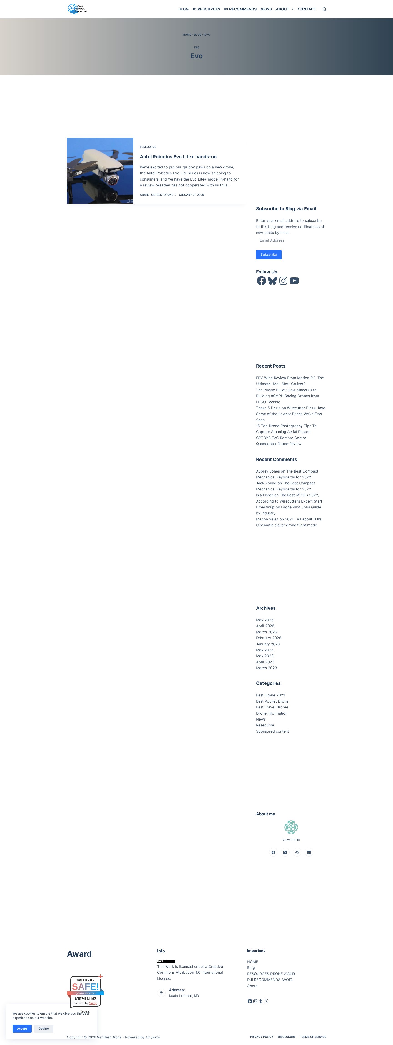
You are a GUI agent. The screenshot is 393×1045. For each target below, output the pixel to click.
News (266, 9)
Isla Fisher (264, 495)
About (282, 9)
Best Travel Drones (272, 707)
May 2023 (265, 656)
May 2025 (265, 650)
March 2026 (266, 632)
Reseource (148, 147)
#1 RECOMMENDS (240, 9)
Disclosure (286, 1036)
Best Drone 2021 (270, 695)
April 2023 (265, 662)
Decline (43, 1028)
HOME (252, 961)
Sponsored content (272, 731)
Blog (183, 9)
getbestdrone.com (85, 993)
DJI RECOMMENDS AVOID (269, 979)
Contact (307, 9)
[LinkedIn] (309, 852)
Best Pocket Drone (272, 701)
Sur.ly (93, 1003)
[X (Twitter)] (285, 852)
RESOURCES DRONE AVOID (271, 973)
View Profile (291, 840)
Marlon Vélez (267, 519)
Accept (22, 1028)
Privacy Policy (261, 1036)
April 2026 (265, 626)
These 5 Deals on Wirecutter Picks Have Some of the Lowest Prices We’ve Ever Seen (290, 414)
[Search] (324, 9)
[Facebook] (273, 852)
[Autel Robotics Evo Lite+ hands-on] (100, 171)
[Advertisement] (290, 166)
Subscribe (269, 254)
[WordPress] (297, 852)
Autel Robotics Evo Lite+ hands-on (178, 156)
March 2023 (266, 668)
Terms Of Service (313, 1036)
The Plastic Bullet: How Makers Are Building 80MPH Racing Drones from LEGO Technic (287, 396)
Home (187, 34)
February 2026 (268, 638)
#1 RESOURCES (206, 9)
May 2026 (265, 620)
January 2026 (268, 644)
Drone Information (271, 713)
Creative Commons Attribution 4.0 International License (190, 972)
